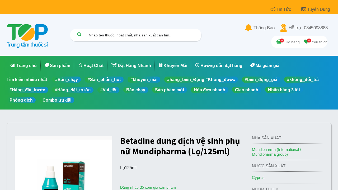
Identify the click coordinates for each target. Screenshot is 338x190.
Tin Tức (284, 9)
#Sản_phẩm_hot (104, 79)
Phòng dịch (21, 100)
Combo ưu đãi (57, 100)
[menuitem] (24, 66)
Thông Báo (264, 28)
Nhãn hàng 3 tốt (284, 90)
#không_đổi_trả (303, 79)
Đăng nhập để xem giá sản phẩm (148, 187)
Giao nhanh (246, 90)
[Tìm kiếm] (79, 34)
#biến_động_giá (261, 79)
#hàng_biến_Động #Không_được (201, 79)
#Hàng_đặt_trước (27, 90)
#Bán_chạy (66, 79)
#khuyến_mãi (143, 79)
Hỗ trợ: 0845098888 (308, 28)
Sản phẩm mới (169, 90)
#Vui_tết (108, 90)
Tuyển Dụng (318, 9)
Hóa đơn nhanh (209, 90)
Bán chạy (135, 90)
